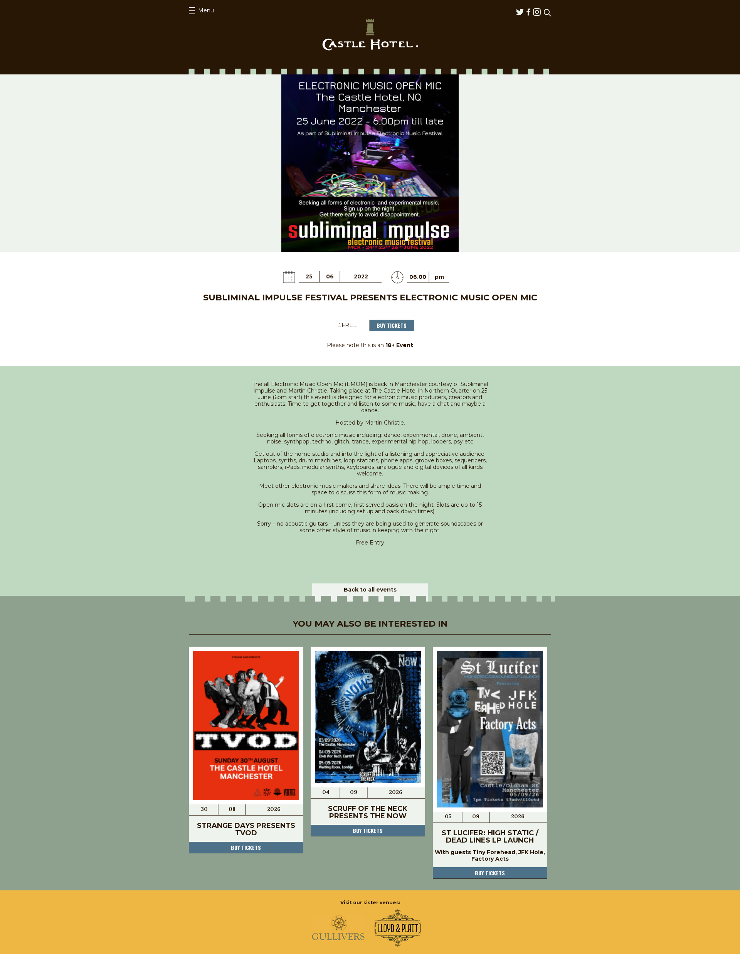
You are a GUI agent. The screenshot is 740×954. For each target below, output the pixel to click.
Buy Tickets (392, 325)
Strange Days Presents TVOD (246, 829)
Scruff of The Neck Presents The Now (367, 812)
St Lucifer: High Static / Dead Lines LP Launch (490, 836)
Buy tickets (246, 847)
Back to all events (370, 589)
